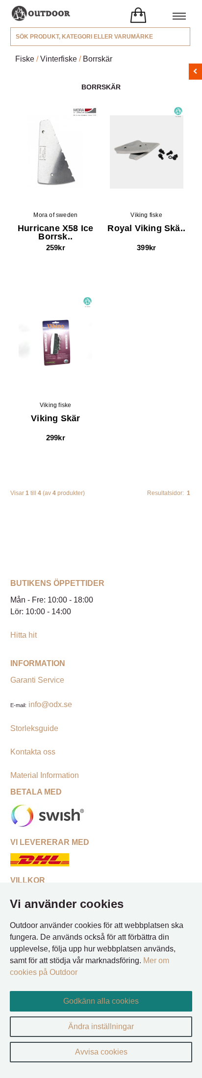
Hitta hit (23, 635)
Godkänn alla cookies (101, 1001)
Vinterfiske (58, 59)
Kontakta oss (32, 752)
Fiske (24, 59)
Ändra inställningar (101, 1026)
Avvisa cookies (101, 1052)
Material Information (44, 775)
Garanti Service (37, 680)
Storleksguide (34, 728)
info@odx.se (50, 704)
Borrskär (97, 59)
